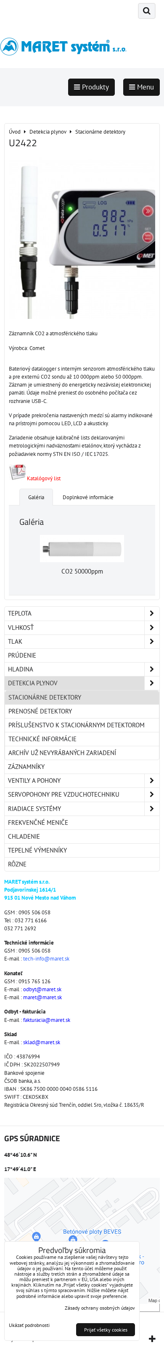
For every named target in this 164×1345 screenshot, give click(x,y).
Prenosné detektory (40, 711)
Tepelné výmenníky (37, 850)
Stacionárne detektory (44, 697)
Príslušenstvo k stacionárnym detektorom (76, 725)
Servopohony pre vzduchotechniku (63, 794)
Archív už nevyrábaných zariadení (62, 753)
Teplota (20, 613)
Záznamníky (26, 767)
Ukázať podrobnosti (29, 1325)
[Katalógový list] (17, 478)
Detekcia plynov (33, 683)
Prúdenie (22, 655)
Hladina (20, 669)
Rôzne (17, 864)
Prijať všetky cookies (105, 1330)
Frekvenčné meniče (38, 822)
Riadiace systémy (34, 809)
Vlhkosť (21, 628)
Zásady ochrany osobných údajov (100, 1308)
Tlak (15, 641)
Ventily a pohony (34, 780)
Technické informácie (42, 739)
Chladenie (24, 836)
